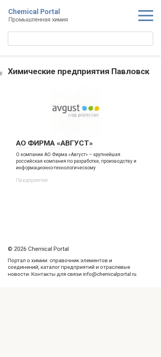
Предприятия (32, 180)
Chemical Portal (34, 11)
